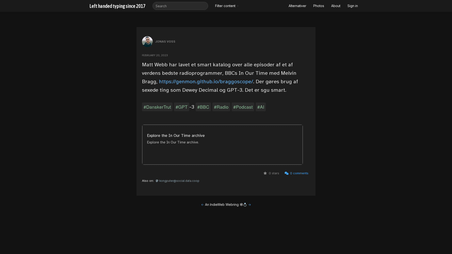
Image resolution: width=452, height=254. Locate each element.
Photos (318, 6)
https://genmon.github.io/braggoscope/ (206, 81)
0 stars (273, 173)
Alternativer (297, 6)
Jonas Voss (165, 41)
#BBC (203, 106)
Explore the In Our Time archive (176, 135)
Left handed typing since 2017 (117, 6)
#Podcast (243, 106)
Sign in (352, 6)
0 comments (298, 173)
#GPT (182, 106)
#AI (260, 106)
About (335, 6)
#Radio (221, 106)
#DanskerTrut (157, 106)
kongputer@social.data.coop (179, 181)
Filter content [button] (225, 6)
